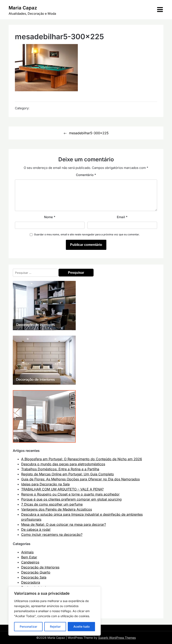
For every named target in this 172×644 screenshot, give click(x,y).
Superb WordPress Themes (117, 637)
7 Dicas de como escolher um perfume (52, 504)
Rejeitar (55, 626)
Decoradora (30, 582)
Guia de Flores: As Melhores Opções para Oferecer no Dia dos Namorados (80, 479)
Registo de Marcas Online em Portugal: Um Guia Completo (67, 474)
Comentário (86, 175)
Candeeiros (30, 562)
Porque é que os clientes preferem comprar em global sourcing (71, 499)
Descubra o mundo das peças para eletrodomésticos (63, 464)
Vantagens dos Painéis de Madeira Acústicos (56, 509)
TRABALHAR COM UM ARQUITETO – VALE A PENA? (62, 489)
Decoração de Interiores (40, 567)
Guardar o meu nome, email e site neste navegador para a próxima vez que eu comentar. (87, 234)
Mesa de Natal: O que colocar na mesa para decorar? (63, 524)
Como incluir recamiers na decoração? (51, 534)
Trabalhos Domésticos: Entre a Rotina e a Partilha (60, 469)
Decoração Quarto (35, 572)
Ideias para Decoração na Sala (45, 484)
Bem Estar (29, 557)
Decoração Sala (33, 577)
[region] (54, 611)
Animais (27, 552)
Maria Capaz (23, 7)
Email (122, 217)
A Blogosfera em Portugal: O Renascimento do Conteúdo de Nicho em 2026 (81, 459)
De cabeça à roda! (36, 529)
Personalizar (28, 626)
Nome (49, 217)
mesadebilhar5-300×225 (89, 133)
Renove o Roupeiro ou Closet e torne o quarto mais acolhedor (70, 494)
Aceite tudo (81, 626)
